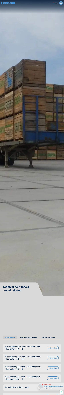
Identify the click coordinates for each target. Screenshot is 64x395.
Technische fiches (48, 337)
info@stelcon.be (48, 388)
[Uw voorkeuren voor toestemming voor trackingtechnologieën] (61, 392)
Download (54, 348)
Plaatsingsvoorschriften (28, 337)
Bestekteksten (10, 337)
